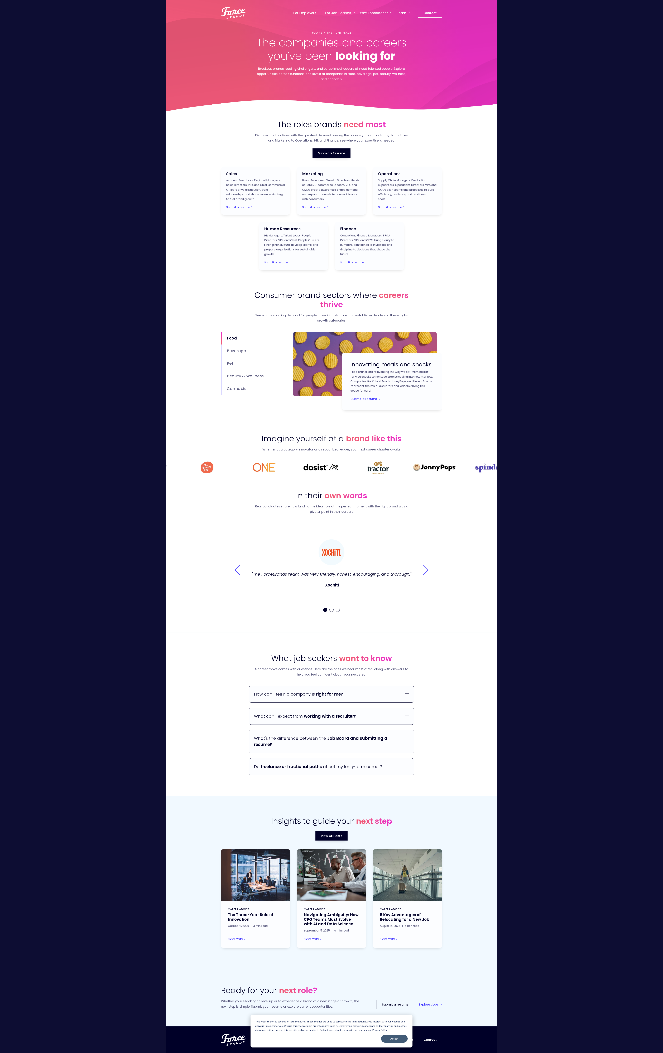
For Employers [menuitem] (304, 13)
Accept (394, 1038)
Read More (235, 939)
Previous (240, 570)
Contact (430, 13)
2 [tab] (331, 610)
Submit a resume (238, 207)
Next (423, 570)
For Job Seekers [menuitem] (338, 13)
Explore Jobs (429, 1004)
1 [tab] (325, 610)
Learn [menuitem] (401, 13)
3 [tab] (338, 610)
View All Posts (331, 836)
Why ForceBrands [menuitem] (374, 13)
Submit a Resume (331, 153)
